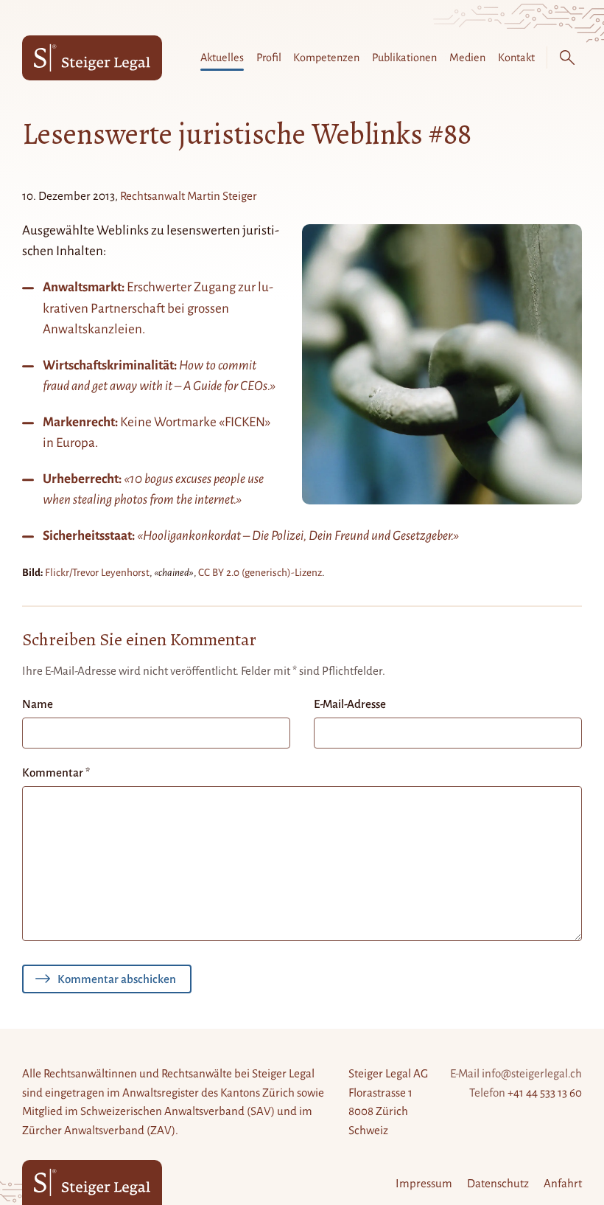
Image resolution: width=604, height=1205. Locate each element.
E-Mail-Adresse (350, 704)
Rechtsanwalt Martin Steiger (188, 196)
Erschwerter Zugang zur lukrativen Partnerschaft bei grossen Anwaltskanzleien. (158, 308)
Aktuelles (222, 57)
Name (37, 704)
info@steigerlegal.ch (532, 1073)
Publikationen (404, 57)
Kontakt (516, 57)
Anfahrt (563, 1183)
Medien (467, 57)
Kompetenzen (326, 57)
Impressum (424, 1183)
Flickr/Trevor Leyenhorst (97, 572)
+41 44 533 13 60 (545, 1092)
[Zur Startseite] (92, 57)
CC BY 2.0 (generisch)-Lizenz (260, 572)
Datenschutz (498, 1183)
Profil (268, 57)
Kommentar (56, 772)
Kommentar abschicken (116, 979)
